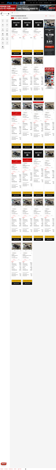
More (50, 3)
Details (18, 34)
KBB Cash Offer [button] (16, 53)
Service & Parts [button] (46, 3)
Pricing (14, 34)
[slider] (1, 13)
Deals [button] (37, 3)
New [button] (31, 3)
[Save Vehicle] (20, 29)
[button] (54, 3)
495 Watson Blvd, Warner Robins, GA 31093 (42, 0)
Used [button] (34, 3)
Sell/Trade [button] (40, 3)
